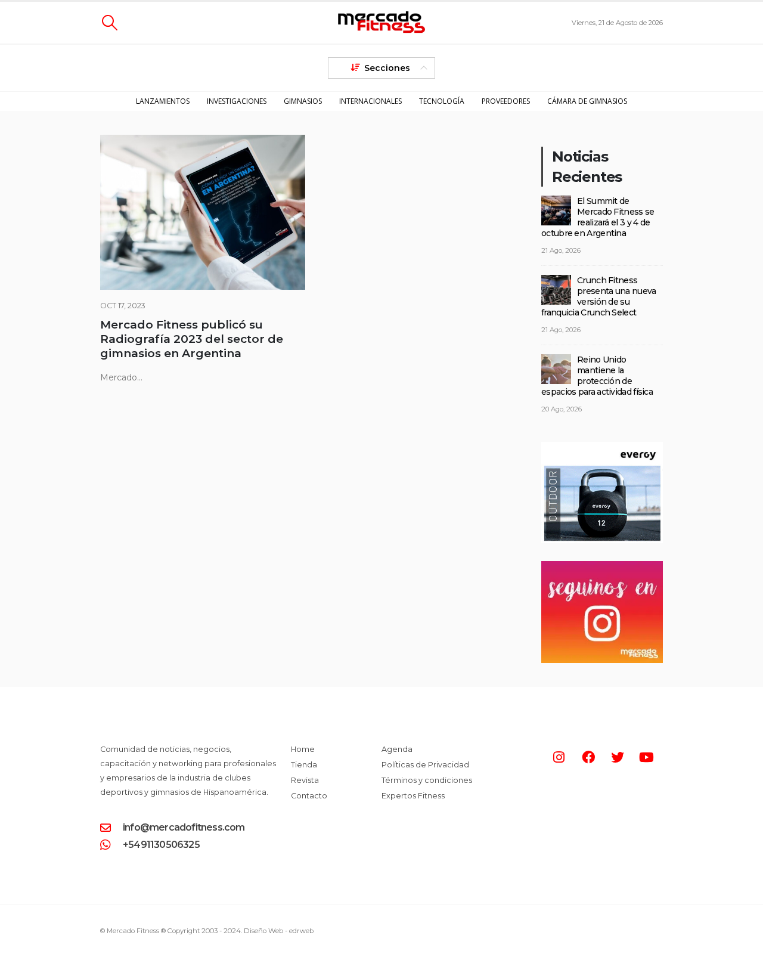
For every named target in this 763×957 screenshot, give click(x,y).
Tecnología (441, 101)
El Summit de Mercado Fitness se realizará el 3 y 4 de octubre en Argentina (597, 217)
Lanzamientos (163, 101)
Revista (305, 780)
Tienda (304, 764)
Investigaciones (236, 101)
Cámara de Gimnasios (587, 101)
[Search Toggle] (109, 22)
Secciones (387, 68)
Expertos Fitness (413, 795)
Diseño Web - (279, 931)
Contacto (309, 795)
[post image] (202, 212)
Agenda (397, 749)
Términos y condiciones (427, 780)
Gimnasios (303, 101)
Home (303, 749)
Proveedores (506, 101)
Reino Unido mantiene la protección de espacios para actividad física (597, 375)
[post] (556, 210)
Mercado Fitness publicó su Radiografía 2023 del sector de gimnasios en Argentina (191, 339)
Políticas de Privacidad (425, 764)
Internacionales (370, 101)
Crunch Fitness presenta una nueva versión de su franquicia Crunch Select (598, 296)
